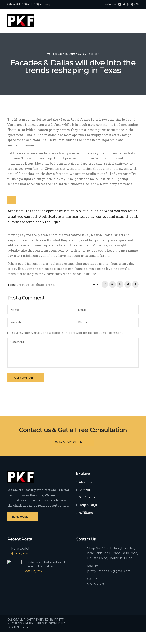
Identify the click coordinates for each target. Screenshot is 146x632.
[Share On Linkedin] (120, 284)
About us (85, 482)
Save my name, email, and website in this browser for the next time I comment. (67, 333)
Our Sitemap (88, 497)
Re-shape (37, 285)
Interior (93, 54)
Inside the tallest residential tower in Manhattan (45, 564)
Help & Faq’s (88, 505)
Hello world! (20, 548)
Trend (50, 285)
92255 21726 (96, 584)
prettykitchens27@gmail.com (108, 571)
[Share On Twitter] (112, 284)
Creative (23, 285)
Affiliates (86, 512)
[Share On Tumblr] (135, 284)
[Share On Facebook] (105, 284)
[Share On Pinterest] (127, 284)
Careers (84, 490)
